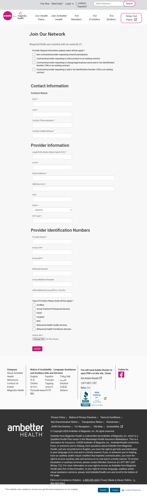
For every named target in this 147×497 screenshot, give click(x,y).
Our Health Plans (41, 17)
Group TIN (37, 247)
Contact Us (12, 383)
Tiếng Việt (65, 376)
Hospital (40, 317)
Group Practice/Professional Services (53, 309)
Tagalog (49, 383)
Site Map (98, 426)
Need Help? (57, 3)
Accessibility (113, 426)
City (34, 195)
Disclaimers (112, 422)
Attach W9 (37, 335)
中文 (32, 380)
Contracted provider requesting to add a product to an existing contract (68, 58)
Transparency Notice (92, 422)
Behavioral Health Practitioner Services (54, 329)
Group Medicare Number (43, 279)
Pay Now (45, 3)
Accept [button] (115, 490)
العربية (63, 380)
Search (129, 3)
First (35, 99)
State (35, 205)
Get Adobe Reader (91, 378)
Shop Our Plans (134, 18)
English (34, 376)
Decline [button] (103, 490)
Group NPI (37, 258)
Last (35, 110)
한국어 (33, 386)
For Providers (95, 17)
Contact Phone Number (43, 120)
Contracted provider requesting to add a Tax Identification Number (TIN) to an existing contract (75, 71)
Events (10, 386)
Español (49, 376)
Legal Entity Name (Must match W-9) (49, 152)
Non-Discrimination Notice (64, 422)
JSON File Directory (61, 426)
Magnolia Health (15, 390)
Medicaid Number (40, 269)
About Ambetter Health (15, 375)
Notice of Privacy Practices (82, 417)
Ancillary (40, 305)
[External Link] (93, 398)
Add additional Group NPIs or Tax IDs (48, 290)
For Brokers (111, 17)
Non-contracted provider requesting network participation (62, 54)
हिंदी (32, 393)
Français (49, 380)
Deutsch (64, 383)
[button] (131, 490)
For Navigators (82, 426)
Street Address (39, 173)
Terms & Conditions (110, 417)
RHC (39, 321)
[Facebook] (121, 374)
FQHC (39, 313)
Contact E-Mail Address (43, 131)
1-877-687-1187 (89, 382)
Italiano (64, 390)
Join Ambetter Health (59, 17)
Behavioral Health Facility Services (52, 325)
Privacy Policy (58, 417)
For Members (77, 17)
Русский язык (37, 390)
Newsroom (12, 380)
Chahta (34, 383)
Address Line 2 (38, 184)
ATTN (35, 163)
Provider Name (39, 237)
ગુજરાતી (49, 386)
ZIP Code (37, 216)
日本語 (63, 386)
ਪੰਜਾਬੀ (48, 390)
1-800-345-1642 (91, 480)
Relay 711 (86, 387)
